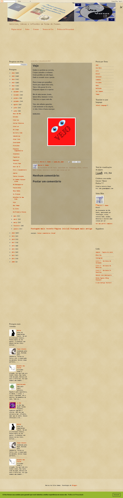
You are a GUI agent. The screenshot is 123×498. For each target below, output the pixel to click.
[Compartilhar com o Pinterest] (80, 162)
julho (16, 107)
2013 (13, 255)
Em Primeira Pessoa (19, 212)
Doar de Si (16, 166)
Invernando (16, 142)
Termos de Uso (48, 29)
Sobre (27, 29)
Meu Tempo (16, 205)
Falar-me (16, 120)
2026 (13, 73)
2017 (13, 242)
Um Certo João (17, 133)
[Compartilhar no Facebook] (78, 162)
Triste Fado (17, 163)
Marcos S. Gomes (103, 205)
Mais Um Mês (17, 113)
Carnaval (98, 77)
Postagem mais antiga (81, 229)
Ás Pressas (16, 194)
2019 (13, 236)
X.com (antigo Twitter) (104, 282)
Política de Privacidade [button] (75, 494)
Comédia (98, 79)
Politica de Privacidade (65, 29)
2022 (13, 86)
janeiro (16, 229)
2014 (13, 252)
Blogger (74, 485)
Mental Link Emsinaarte (104, 275)
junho (16, 111)
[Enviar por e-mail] (73, 162)
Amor (97, 65)
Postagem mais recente (42, 229)
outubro (16, 98)
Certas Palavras (18, 123)
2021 (13, 89)
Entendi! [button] (116, 494)
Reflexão (98, 88)
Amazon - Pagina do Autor (104, 252)
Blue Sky (98, 255)
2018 (13, 239)
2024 (13, 79)
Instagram (99, 258)
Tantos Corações (18, 176)
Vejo (14, 202)
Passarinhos (17, 187)
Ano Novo (98, 68)
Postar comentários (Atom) (46, 233)
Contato (36, 29)
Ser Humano (99, 91)
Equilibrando (21, 384)
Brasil (98, 74)
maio (15, 216)
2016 (13, 246)
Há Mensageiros (18, 184)
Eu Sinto (16, 208)
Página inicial (16, 29)
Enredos (15, 117)
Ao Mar (19, 403)
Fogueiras (16, 157)
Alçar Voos (16, 139)
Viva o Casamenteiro (20, 170)
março (16, 222)
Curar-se (16, 126)
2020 (13, 233)
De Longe (16, 129)
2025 (13, 76)
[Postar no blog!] (74, 162)
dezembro (17, 91)
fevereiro (17, 225)
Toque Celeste (21, 349)
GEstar (19, 330)
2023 (13, 82)
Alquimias (16, 154)
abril (16, 219)
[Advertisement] (61, 44)
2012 (13, 258)
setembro (17, 101)
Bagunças (16, 160)
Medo (97, 85)
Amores (15, 173)
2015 (13, 249)
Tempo (97, 94)
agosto (16, 104)
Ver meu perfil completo (104, 223)
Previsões (16, 145)
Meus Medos (16, 191)
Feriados (98, 82)
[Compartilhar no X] (76, 162)
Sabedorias (16, 136)
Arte (97, 71)
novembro (17, 95)
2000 (13, 262)
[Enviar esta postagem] (69, 162)
